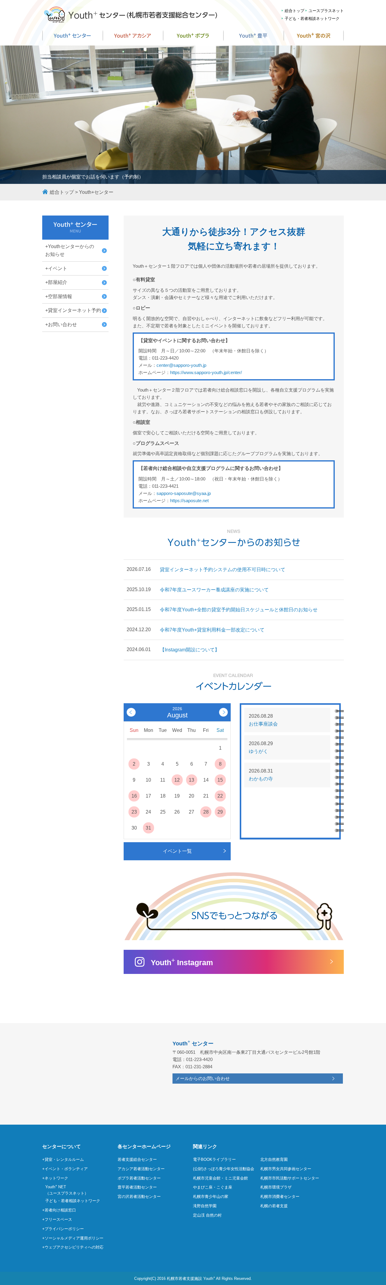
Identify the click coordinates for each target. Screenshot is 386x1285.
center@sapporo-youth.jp (181, 365)
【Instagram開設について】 (190, 649)
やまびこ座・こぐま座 (212, 1187)
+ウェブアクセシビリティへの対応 (72, 1247)
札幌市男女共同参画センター (285, 1169)
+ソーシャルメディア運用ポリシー (72, 1238)
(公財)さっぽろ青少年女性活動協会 (223, 1169)
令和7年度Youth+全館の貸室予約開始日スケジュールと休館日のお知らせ (239, 609)
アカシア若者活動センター (141, 1169)
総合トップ (294, 10)
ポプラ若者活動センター (139, 1178)
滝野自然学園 (205, 1206)
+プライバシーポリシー (63, 1229)
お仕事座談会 (263, 723)
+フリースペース (57, 1219)
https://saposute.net (189, 500)
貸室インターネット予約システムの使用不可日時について (222, 569)
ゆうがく (258, 751)
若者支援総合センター (137, 1159)
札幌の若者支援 (274, 1206)
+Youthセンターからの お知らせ (69, 250)
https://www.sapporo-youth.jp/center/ (206, 372)
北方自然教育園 (274, 1159)
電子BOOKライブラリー (214, 1159)
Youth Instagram (182, 962)
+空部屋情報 (58, 296)
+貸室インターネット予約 (73, 310)
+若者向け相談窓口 (59, 1210)
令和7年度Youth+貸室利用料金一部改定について (212, 629)
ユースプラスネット (326, 10)
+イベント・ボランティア (65, 1169)
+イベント (56, 268)
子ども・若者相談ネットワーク (312, 18)
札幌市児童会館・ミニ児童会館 (220, 1178)
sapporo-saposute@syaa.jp (184, 493)
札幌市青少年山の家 (210, 1196)
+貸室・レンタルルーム (63, 1159)
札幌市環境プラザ (276, 1187)
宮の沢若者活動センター (139, 1196)
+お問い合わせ (61, 324)
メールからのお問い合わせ (203, 1078)
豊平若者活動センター (137, 1187)
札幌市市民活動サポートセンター (289, 1178)
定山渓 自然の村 (207, 1215)
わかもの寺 (261, 778)
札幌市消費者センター (279, 1196)
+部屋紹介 (56, 282)
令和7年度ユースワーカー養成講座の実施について (214, 589)
